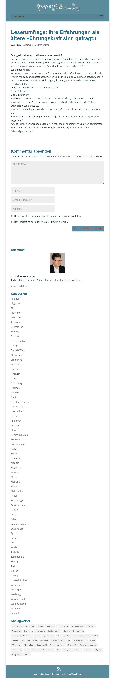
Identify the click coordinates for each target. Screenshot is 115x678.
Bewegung (41, 631)
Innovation (44, 640)
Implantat (16, 420)
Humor (15, 415)
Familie (14, 369)
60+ (21, 626)
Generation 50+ (18, 640)
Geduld (15, 392)
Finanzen (15, 373)
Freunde (15, 387)
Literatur (15, 458)
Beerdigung (17, 326)
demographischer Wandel (22, 636)
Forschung (16, 383)
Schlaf (14, 519)
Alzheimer (16, 312)
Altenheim (50, 626)
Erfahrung (61, 636)
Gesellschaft (17, 406)
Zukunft (15, 613)
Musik (14, 477)
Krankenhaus (18, 444)
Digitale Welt (17, 350)
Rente (14, 514)
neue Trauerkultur (80, 640)
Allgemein (28, 44)
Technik (15, 552)
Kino (13, 430)
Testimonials (17, 556)
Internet (15, 425)
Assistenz (16, 322)
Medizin (15, 462)
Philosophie (17, 491)
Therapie (15, 561)
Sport (14, 533)
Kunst (14, 453)
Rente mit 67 (42, 645)
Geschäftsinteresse (21, 402)
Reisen (14, 509)
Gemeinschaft (92, 636)
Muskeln (15, 481)
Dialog (37, 636)
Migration (16, 467)
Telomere (50, 650)
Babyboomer (29, 631)
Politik (14, 495)
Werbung (16, 594)
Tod (13, 566)
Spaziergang (17, 650)
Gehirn (14, 397)
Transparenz (68, 650)
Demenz (15, 336)
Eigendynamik (48, 636)
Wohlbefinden (18, 603)
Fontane (70, 636)
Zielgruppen (16, 654)
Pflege (14, 486)
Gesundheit (17, 411)
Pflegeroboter (29, 645)
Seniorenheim (18, 523)
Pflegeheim (16, 645)
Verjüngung (17, 585)
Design (14, 345)
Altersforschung (77, 626)
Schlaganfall (72, 645)
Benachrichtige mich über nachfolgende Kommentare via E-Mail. (48, 215)
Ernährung (16, 359)
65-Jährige (30, 626)
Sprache (15, 538)
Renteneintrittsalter (57, 645)
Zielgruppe (98, 650)
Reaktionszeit (18, 505)
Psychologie (17, 500)
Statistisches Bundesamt (34, 650)
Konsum (15, 439)
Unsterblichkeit (19, 580)
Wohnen (15, 608)
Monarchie (16, 472)
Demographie (18, 340)
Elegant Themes (52, 674)
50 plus (15, 626)
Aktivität (40, 626)
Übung (14, 570)
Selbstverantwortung (88, 645)
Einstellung (17, 355)
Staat (13, 542)
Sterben (15, 547)
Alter (13, 308)
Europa (15, 364)
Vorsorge (16, 589)
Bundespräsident (54, 631)
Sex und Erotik (18, 528)
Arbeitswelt (17, 317)
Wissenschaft (18, 599)
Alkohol (15, 298)
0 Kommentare (42, 44)
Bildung (15, 331)
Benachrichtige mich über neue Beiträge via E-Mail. (41, 221)
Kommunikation (19, 434)
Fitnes (14, 378)
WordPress (76, 674)
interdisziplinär (57, 640)
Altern (66, 626)
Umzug (14, 575)
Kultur (14, 448)
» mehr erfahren (19, 285)
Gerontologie (32, 640)
